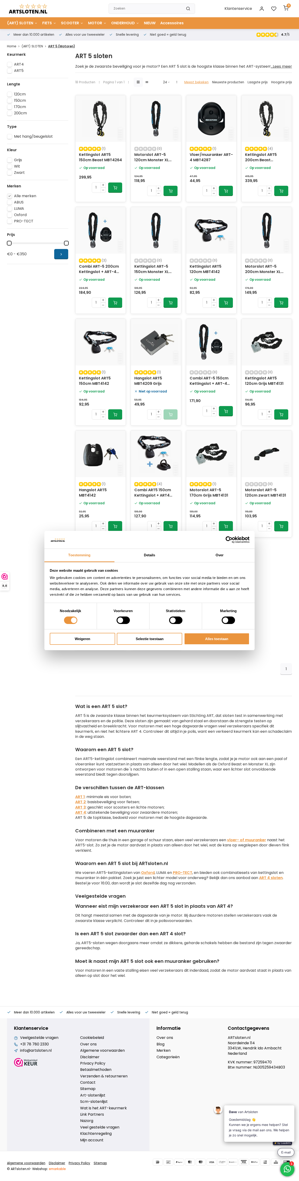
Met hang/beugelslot (33, 136)
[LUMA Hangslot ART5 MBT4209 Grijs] (156, 342)
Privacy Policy (92, 1063)
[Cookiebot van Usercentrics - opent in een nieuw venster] (229, 539)
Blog (160, 1044)
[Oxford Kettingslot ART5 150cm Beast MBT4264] (100, 118)
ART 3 (80, 807)
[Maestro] (201, 1162)
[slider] (9, 243)
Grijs (18, 160)
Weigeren (82, 639)
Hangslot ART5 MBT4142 (93, 492)
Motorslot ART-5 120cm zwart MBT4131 (265, 492)
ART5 (19, 70)
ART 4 (80, 812)
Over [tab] (220, 555)
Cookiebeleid (92, 1037)
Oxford (20, 214)
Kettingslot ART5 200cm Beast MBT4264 (261, 157)
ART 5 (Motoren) (61, 46)
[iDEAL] (158, 1162)
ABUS (19, 202)
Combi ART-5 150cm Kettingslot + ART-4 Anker (209, 381)
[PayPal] (179, 1162)
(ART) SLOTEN (20, 23)
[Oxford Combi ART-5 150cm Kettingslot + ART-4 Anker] (211, 342)
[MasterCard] (190, 1162)
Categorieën (168, 1057)
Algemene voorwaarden (102, 1050)
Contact (88, 1082)
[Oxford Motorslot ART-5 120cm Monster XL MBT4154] (156, 118)
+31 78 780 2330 (34, 1044)
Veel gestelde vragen (99, 1127)
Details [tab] (149, 555)
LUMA (19, 208)
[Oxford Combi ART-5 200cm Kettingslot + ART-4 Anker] (100, 230)
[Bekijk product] (115, 187)
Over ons (88, 1044)
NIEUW (150, 23)
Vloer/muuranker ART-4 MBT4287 (211, 157)
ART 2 (80, 802)
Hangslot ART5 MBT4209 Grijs (148, 381)
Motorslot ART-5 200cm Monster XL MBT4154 (263, 269)
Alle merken (25, 196)
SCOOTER (70, 23)
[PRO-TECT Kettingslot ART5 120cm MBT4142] (211, 230)
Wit (17, 166)
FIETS (47, 23)
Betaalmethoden (95, 1069)
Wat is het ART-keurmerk (103, 1108)
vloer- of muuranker (246, 840)
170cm (20, 106)
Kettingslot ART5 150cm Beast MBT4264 (100, 157)
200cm (20, 113)
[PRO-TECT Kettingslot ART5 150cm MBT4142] (100, 342)
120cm (20, 94)
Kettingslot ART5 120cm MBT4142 (205, 269)
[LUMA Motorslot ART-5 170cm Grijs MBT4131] (211, 454)
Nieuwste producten (228, 82)
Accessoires (172, 23)
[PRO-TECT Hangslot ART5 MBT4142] (100, 454)
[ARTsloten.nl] (28, 9)
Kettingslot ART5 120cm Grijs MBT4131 (264, 381)
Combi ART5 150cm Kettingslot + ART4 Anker (152, 493)
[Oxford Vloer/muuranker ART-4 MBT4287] (211, 118)
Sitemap (88, 1088)
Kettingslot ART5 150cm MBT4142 (95, 381)
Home (11, 46)
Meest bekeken (196, 82)
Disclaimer (90, 1057)
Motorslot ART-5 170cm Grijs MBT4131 (209, 492)
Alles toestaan (216, 639)
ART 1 (80, 796)
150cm (20, 100)
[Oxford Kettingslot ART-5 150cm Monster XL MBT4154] (156, 230)
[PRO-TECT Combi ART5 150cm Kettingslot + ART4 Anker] (156, 454)
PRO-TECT (23, 221)
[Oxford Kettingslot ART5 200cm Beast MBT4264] (267, 118)
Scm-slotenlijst (94, 1101)
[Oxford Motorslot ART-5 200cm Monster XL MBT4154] (267, 230)
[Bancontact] (168, 1162)
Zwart (19, 172)
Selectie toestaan (150, 639)
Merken (164, 1050)
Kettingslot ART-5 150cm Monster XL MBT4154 (151, 269)
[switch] (123, 620)
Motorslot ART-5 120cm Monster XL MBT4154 (151, 157)
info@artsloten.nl (36, 1050)
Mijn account (91, 1140)
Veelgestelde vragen (39, 1037)
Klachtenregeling (96, 1133)
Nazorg (86, 1120)
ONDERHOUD (123, 23)
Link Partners (92, 1114)
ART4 (19, 64)
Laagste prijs (258, 82)
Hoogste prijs (281, 82)
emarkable (57, 1169)
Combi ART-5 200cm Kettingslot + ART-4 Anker (99, 269)
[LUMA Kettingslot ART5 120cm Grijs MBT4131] (267, 342)
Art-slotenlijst (92, 1095)
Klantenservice (238, 8)
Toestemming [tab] (79, 555)
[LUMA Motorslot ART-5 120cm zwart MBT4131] (267, 454)
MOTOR (95, 23)
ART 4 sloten (271, 877)
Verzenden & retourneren (104, 1076)
